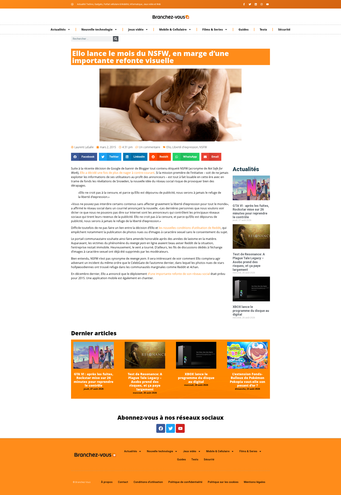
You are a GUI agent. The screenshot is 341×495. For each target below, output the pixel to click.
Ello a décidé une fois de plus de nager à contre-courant (117, 173)
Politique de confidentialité (185, 482)
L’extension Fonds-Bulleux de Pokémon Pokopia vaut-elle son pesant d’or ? (247, 380)
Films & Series (212, 29)
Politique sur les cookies (223, 482)
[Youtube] (267, 4)
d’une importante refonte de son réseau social (179, 274)
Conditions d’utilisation (148, 482)
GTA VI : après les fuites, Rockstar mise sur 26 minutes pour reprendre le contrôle (251, 211)
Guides (244, 29)
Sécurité (284, 29)
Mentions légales (254, 482)
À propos (106, 482)
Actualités (58, 29)
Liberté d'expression (185, 147)
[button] (84, 157)
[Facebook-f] (244, 4)
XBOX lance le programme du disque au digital (251, 310)
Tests (263, 29)
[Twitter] (249, 4)
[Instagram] (261, 4)
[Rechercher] (115, 39)
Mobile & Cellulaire (173, 29)
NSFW (203, 147)
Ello (168, 147)
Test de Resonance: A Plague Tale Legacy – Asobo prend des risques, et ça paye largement (249, 261)
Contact (123, 482)
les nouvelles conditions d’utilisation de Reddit (190, 228)
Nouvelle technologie (97, 29)
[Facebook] (160, 428)
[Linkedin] (255, 4)
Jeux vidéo (136, 29)
